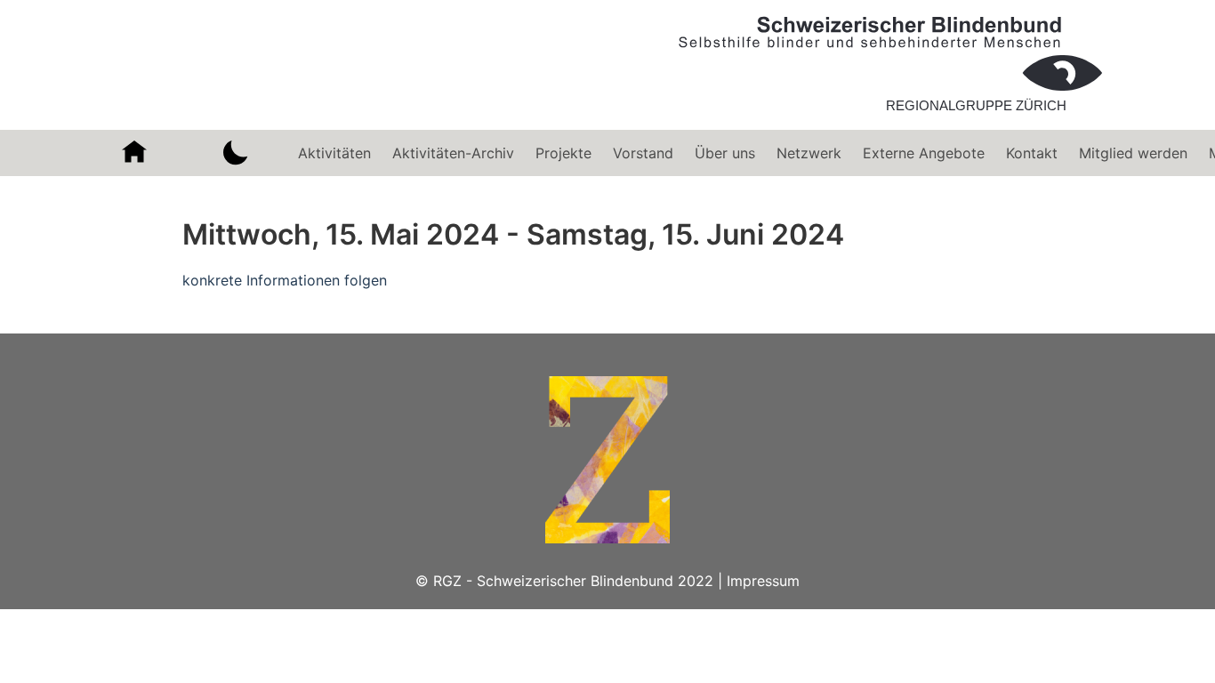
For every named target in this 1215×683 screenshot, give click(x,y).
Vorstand (643, 153)
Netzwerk (808, 153)
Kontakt (1032, 153)
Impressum (763, 581)
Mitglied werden (1133, 153)
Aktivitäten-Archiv (453, 153)
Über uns (725, 153)
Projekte (563, 153)
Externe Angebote (924, 153)
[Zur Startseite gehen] (890, 119)
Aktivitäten (334, 153)
